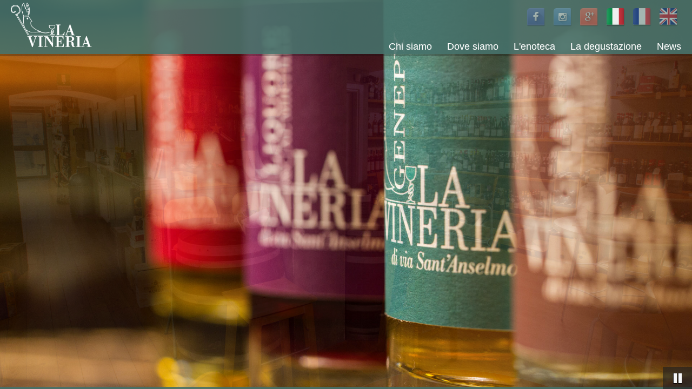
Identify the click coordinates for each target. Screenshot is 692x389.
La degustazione (606, 47)
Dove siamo (472, 47)
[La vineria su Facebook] (536, 26)
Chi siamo (410, 47)
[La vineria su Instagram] (563, 26)
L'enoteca (534, 47)
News (669, 47)
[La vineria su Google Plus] (589, 26)
